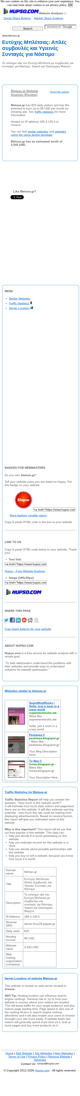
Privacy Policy (37, 1056)
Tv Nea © (35, 761)
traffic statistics (44, 111)
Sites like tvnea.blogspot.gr (41, 769)
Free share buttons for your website (28, 629)
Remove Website (59, 1056)
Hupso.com (42, 1070)
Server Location (19, 308)
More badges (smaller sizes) (28, 515)
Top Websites (43, 1053)
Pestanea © (37, 735)
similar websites (38, 131)
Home (9, 1053)
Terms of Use (16, 1056)
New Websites (64, 1053)
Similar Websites (19, 298)
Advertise (40, 1060)
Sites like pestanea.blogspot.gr (44, 743)
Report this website (59, 92)
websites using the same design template (38, 133)
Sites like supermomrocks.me (43, 717)
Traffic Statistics (19, 303)
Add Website (24, 1053)
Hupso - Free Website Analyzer (25, 571)
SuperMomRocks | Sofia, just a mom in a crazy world (44, 706)
